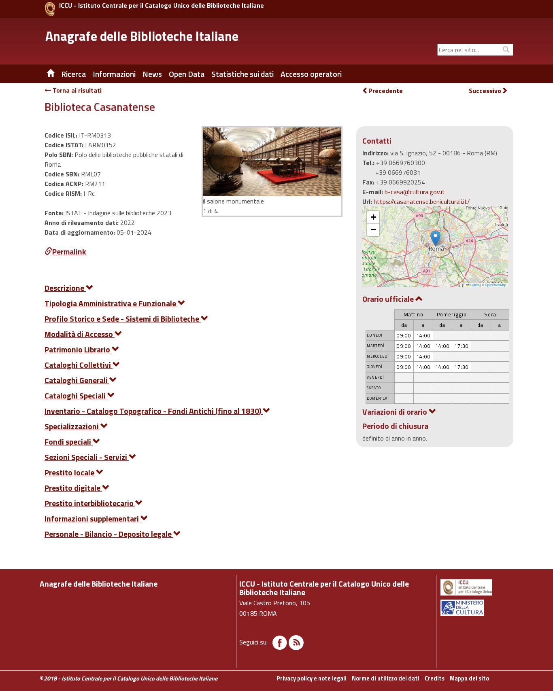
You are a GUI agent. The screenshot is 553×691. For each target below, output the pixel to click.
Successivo (485, 91)
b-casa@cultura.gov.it (415, 192)
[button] (435, 238)
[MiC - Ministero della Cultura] (476, 608)
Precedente (385, 90)
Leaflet (474, 284)
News (152, 74)
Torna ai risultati (76, 90)
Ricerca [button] (73, 74)
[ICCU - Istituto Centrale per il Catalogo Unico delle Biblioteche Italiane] (50, 9)
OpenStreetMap (495, 284)
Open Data (186, 74)
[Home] (45, 74)
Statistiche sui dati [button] (242, 74)
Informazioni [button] (114, 74)
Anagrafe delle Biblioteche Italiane (141, 36)
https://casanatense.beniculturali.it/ (422, 201)
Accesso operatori (311, 74)
